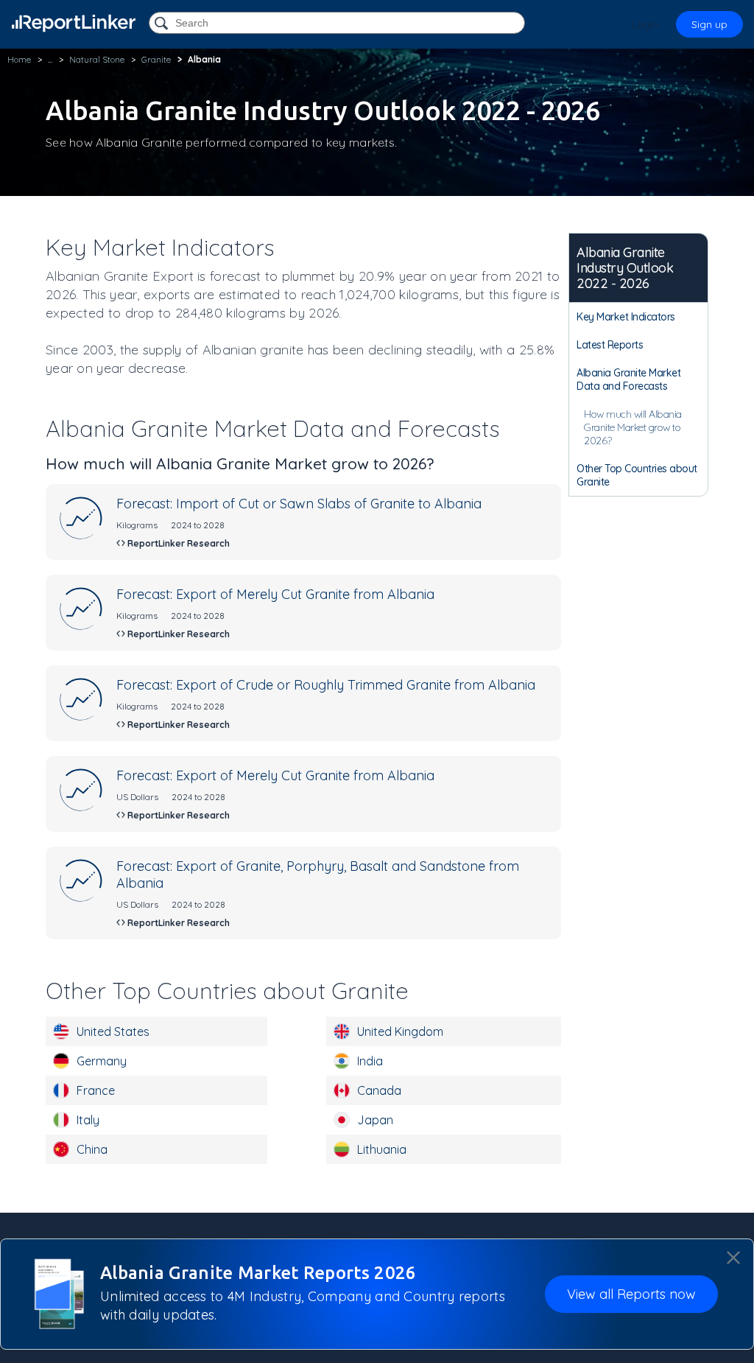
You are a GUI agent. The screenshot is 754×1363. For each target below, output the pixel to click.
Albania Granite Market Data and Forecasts (628, 379)
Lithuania (381, 1149)
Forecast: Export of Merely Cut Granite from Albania (275, 594)
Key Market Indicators (626, 316)
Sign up (709, 24)
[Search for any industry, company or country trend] (163, 24)
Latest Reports (610, 344)
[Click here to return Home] (73, 23)
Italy (88, 1120)
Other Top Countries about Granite (637, 475)
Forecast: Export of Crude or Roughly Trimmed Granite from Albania (325, 684)
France (96, 1090)
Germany (102, 1061)
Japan (375, 1120)
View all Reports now (631, 1294)
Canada (379, 1090)
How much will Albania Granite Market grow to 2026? (633, 427)
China (92, 1149)
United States (113, 1031)
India (370, 1061)
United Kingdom (400, 1031)
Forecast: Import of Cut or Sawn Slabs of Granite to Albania (299, 503)
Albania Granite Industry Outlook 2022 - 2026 (625, 268)
